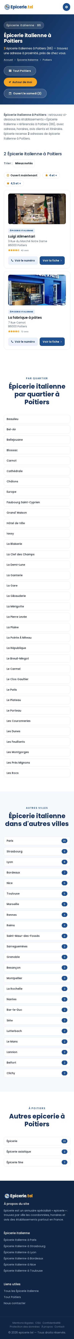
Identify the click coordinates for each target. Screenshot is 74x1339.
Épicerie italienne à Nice (20, 1264)
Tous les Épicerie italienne (21, 1291)
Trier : (8, 163)
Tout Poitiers (22, 71)
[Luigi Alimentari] (37, 209)
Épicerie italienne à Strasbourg (24, 1246)
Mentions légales (23, 1323)
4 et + (53, 175)
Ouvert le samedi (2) (27, 93)
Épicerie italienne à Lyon (20, 1252)
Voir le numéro (25, 260)
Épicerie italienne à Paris (20, 1240)
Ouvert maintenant (23, 175)
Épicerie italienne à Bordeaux (23, 1258)
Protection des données (25, 1326)
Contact (59, 1326)
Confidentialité (52, 1323)
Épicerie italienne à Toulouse (23, 1271)
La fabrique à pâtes (25, 317)
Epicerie (22, 7)
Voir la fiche (51, 260)
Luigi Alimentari (21, 236)
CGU (38, 1323)
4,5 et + (16, 183)
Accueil (8, 60)
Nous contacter (14, 1303)
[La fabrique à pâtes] (37, 290)
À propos (47, 1326)
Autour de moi (22, 82)
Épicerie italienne (27, 60)
